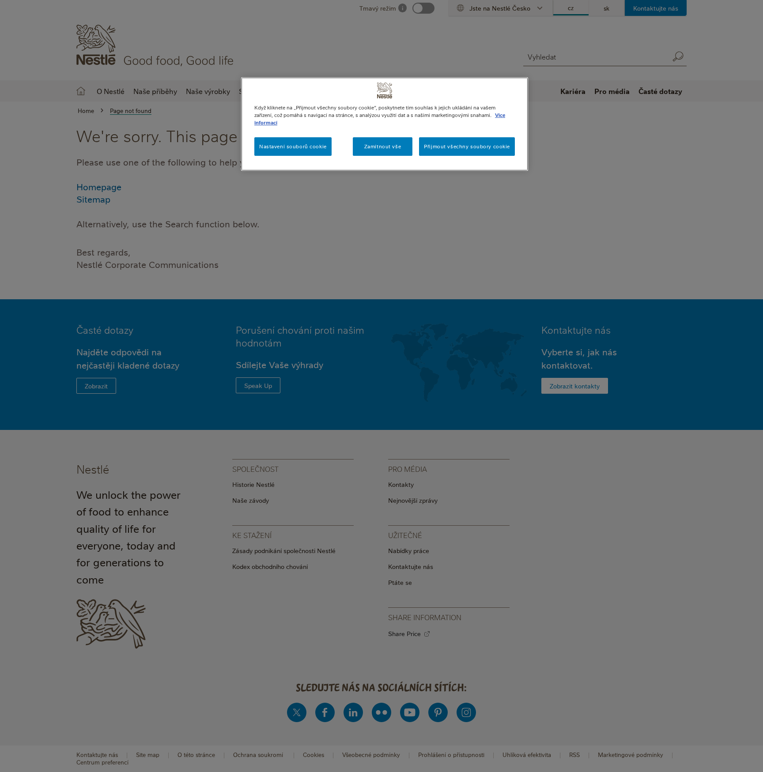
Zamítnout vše (382, 146)
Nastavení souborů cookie (293, 146)
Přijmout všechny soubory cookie (467, 146)
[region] (384, 124)
